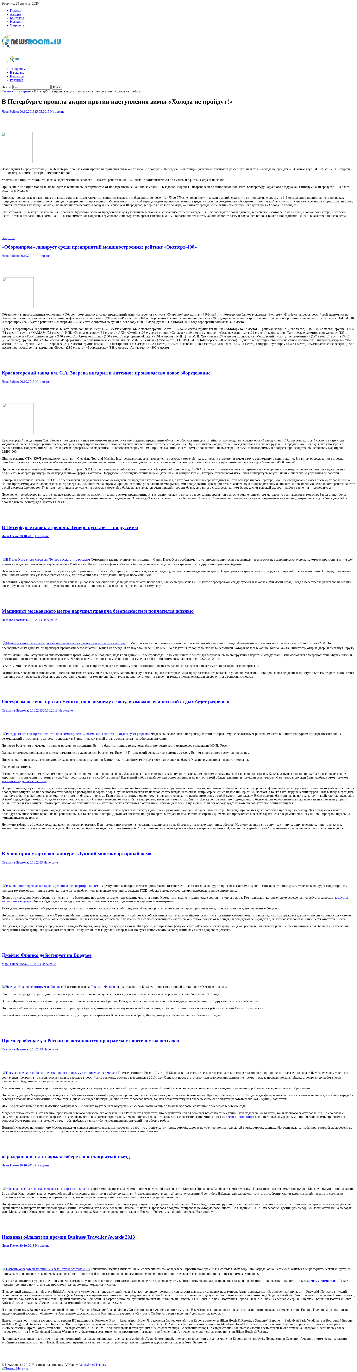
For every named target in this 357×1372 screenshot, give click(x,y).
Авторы (15, 14)
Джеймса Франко (102, 986)
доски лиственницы (240, 1116)
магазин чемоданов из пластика (24, 781)
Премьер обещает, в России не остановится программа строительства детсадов (90, 1040)
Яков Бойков (11, 111)
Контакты (17, 18)
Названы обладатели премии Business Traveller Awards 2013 (68, 1237)
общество (8, 238)
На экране (17, 72)
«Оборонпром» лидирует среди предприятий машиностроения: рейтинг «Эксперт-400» (99, 247)
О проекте (17, 25)
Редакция (16, 21)
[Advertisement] (178, 122)
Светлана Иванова (15, 710)
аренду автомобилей (322, 1280)
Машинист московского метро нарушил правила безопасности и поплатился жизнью (98, 611)
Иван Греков (10, 536)
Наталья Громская (14, 620)
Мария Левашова (14, 964)
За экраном (18, 69)
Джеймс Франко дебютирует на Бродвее (47, 955)
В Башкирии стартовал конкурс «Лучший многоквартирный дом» (76, 853)
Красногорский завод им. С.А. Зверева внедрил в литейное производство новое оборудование (106, 373)
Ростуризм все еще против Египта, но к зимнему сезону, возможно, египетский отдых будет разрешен (116, 701)
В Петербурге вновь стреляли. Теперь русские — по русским (70, 527)
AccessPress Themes (92, 1364)
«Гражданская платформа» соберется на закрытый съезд (66, 1156)
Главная (15, 10)
